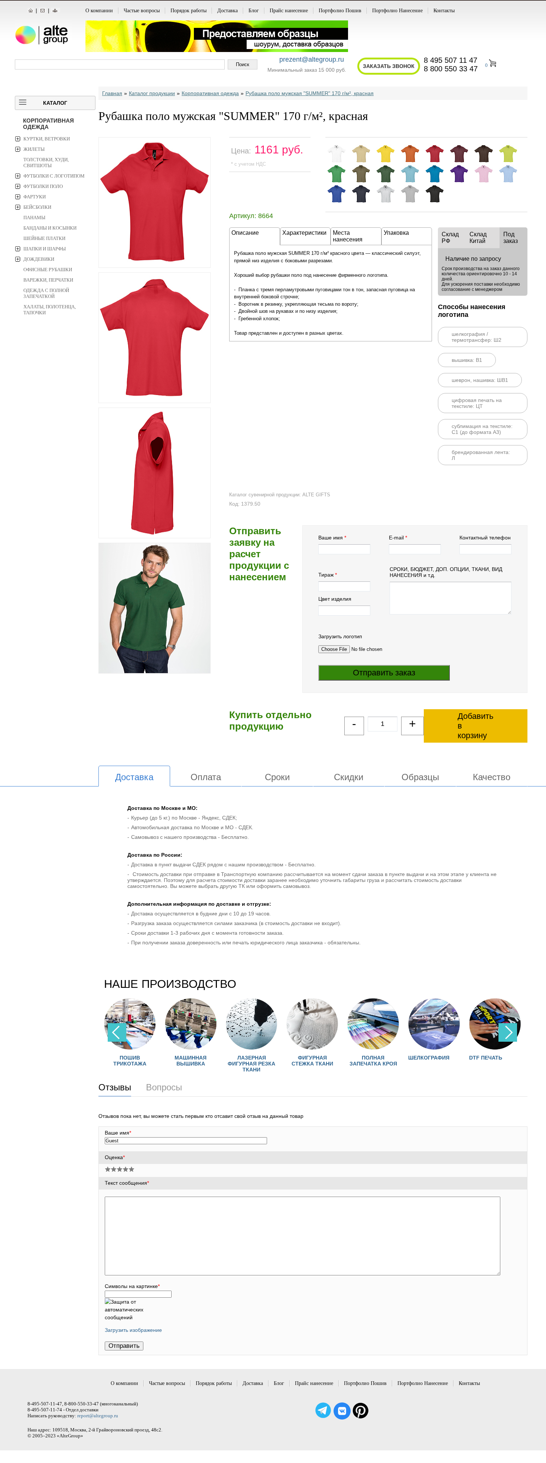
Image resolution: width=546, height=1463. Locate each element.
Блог (253, 10)
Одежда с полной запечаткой (46, 293)
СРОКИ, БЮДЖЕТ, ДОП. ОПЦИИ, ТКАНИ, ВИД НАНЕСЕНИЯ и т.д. (446, 572)
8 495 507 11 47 (450, 60)
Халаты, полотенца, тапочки (49, 309)
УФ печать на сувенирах (509, 1061)
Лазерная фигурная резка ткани (204, 1064)
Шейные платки (44, 238)
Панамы (34, 217)
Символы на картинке (132, 1286)
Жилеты (34, 149)
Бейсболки (37, 207)
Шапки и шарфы (44, 249)
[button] (507, 1032)
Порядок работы (188, 10)
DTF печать (438, 1058)
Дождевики (38, 259)
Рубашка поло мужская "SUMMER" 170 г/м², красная (310, 93)
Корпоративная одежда (48, 123)
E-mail (396, 538)
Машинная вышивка (144, 1061)
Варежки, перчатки (48, 280)
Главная (112, 93)
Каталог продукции (152, 93)
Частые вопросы (142, 10)
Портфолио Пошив (340, 10)
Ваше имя (330, 538)
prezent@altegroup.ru (311, 59)
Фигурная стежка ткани (265, 1061)
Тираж (326, 575)
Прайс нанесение (289, 10)
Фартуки (34, 197)
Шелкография (382, 1058)
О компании (99, 10)
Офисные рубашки (47, 269)
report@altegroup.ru (97, 1415)
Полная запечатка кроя (326, 1061)
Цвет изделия (334, 599)
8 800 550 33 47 (451, 69)
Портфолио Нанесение (397, 10)
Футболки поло (43, 186)
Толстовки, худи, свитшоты (46, 162)
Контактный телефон (485, 538)
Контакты (444, 10)
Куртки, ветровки (46, 139)
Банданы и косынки (50, 228)
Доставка (227, 10)
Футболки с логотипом (54, 176)
